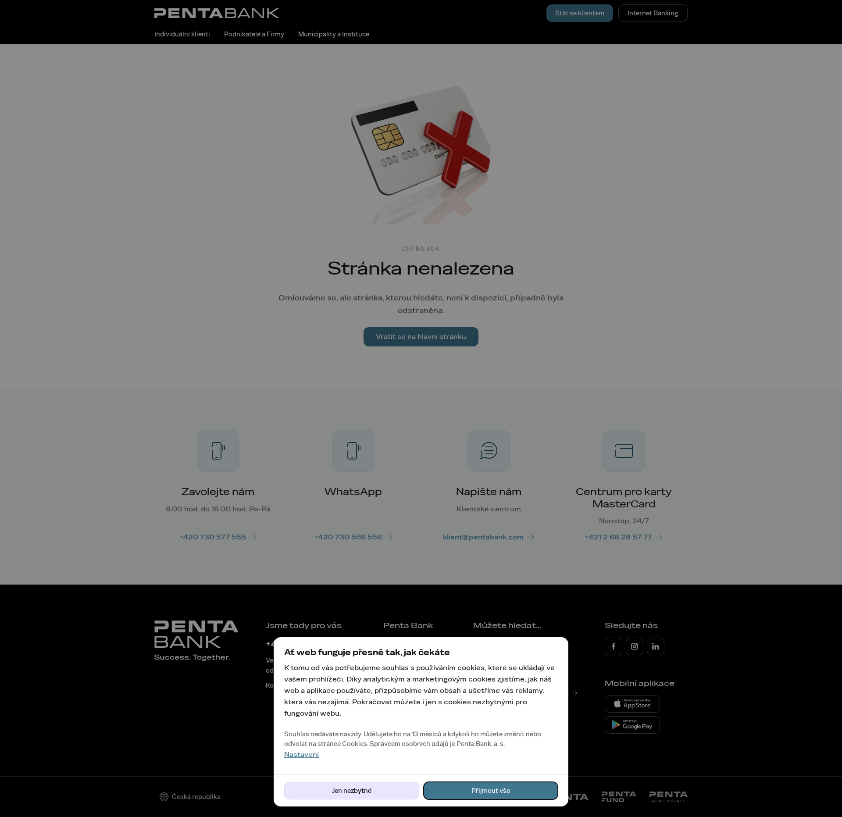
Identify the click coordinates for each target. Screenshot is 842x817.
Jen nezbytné (351, 791)
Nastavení (301, 754)
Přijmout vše (490, 791)
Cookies (354, 744)
